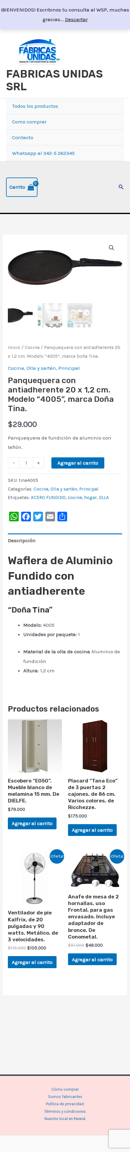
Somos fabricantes (65, 1096)
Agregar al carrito (77, 463)
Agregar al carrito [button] (32, 823)
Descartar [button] (76, 19)
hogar (90, 497)
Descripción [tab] (22, 540)
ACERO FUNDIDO (48, 497)
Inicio (14, 347)
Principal (69, 368)
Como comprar (29, 122)
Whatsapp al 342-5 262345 (43, 153)
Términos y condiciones (65, 1111)
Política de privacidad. (65, 1104)
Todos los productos (35, 106)
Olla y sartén (41, 368)
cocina (75, 497)
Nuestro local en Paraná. (65, 1118)
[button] (121, 187)
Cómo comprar (65, 1089)
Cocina (32, 347)
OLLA (104, 497)
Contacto (22, 137)
